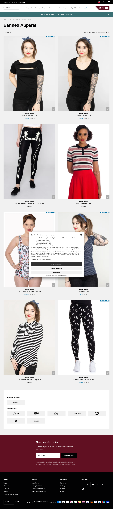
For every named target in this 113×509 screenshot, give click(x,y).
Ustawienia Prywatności (39, 491)
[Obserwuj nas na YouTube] (92, 484)
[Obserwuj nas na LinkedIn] (102, 484)
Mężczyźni (7, 2)
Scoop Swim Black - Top (83, 115)
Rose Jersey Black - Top (29, 115)
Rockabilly (16, 402)
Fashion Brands (17, 19)
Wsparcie (6, 483)
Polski (17, 501)
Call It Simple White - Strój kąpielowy (29, 291)
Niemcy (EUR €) (7, 502)
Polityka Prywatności (38, 488)
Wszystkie (21, 2)
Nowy (27, 8)
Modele (62, 488)
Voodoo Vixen (76, 413)
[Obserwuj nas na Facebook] (83, 484)
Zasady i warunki (37, 486)
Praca (62, 491)
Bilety (80, 8)
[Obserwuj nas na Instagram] (88, 484)
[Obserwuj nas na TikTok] (97, 484)
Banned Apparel (29, 113)
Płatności (6, 486)
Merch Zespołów (42, 8)
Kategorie (33, 8)
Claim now (69, 14)
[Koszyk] (108, 2)
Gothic (59, 8)
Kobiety (14, 2)
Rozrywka (65, 8)
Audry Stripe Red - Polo (83, 204)
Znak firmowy (36, 483)
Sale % (85, 8)
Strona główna (7, 19)
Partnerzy (63, 483)
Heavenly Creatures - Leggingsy (83, 380)
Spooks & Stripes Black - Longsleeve (29, 380)
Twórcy (62, 486)
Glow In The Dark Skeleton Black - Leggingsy (29, 204)
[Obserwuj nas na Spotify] (83, 489)
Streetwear (52, 8)
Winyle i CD (73, 8)
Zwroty (6, 491)
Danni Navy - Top (83, 291)
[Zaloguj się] (103, 2)
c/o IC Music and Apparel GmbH (40, 502)
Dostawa (6, 488)
